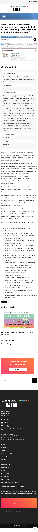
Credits (3, 470)
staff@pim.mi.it (8, 426)
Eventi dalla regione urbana (12, 327)
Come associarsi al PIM (7, 464)
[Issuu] (19, 511)
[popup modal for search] (34, 16)
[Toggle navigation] (4, 16)
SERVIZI (24, 327)
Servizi (3, 450)
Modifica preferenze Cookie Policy (10, 482)
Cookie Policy (5, 476)
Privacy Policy (5, 473)
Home (3, 444)
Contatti (3, 459)
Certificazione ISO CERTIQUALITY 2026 (12, 439)
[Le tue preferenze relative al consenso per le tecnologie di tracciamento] (35, 529)
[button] (19, 503)
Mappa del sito (5, 479)
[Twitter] (29, 1)
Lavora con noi (5, 467)
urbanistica (12, 302)
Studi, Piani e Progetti (8, 36)
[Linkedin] (37, 1)
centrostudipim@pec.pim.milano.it (14, 429)
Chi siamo (4, 447)
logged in (11, 344)
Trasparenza (4, 456)
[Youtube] (35, 1)
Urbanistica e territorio (24, 36)
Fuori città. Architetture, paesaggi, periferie (17, 332)
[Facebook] (31, 1)
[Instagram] (33, 1)
